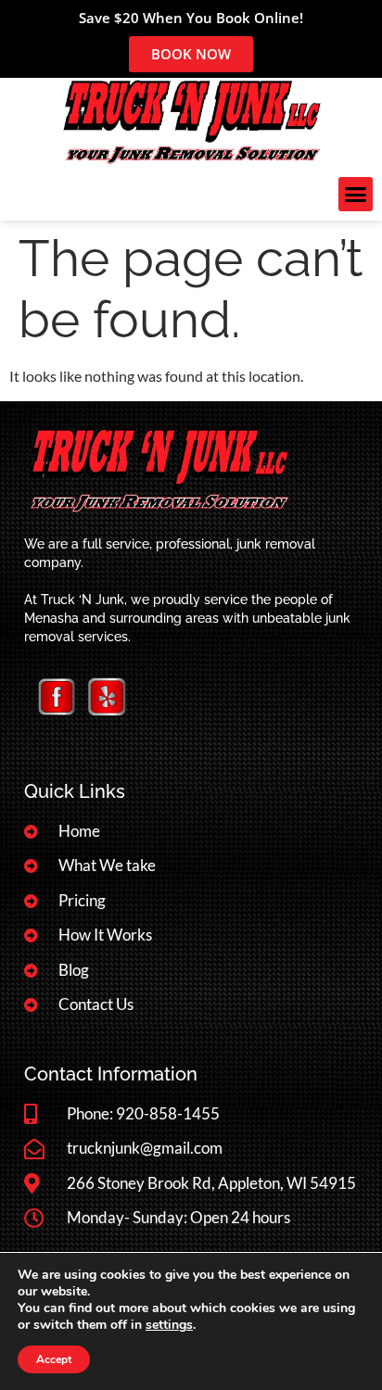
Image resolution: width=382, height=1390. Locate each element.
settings (169, 1325)
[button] (356, 194)
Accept (53, 1359)
